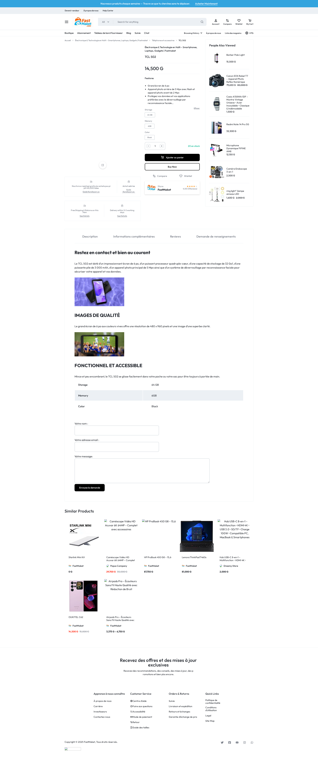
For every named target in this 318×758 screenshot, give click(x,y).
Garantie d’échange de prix (183, 717)
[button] (150, 114)
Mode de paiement (142, 717)
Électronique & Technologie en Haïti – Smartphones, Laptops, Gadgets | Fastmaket (111, 40)
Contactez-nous (102, 717)
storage (148, 109)
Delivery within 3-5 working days (122, 211)
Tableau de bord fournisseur (108, 32)
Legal (208, 715)
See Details (84, 216)
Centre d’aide (139, 701)
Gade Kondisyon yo (91, 192)
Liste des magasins (233, 33)
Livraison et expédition (180, 706)
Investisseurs (100, 711)
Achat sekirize (129, 186)
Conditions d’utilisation (211, 709)
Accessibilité (138, 711)
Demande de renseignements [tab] (216, 236)
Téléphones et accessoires (163, 40)
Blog (128, 32)
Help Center (108, 10)
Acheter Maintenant (206, 3)
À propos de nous (90, 10)
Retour (136, 722)
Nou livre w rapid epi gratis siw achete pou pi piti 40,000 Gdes (91, 187)
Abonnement (84, 32)
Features (149, 78)
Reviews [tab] (175, 236)
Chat (146, 32)
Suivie (137, 32)
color (147, 132)
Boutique (69, 32)
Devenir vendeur (72, 10)
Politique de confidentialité (212, 701)
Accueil (68, 40)
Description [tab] (90, 236)
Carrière (98, 706)
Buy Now (172, 166)
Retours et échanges (179, 711)
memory (148, 121)
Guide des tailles (140, 727)
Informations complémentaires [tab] (134, 236)
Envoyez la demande (89, 487)
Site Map (209, 721)
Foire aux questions (142, 706)
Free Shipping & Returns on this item (84, 211)
